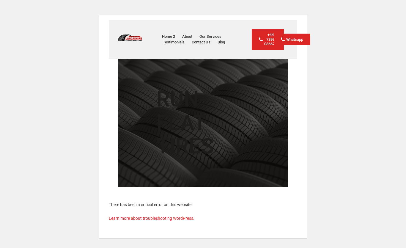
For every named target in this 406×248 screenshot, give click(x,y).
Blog (221, 42)
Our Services (210, 36)
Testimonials (174, 42)
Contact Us (201, 42)
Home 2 (168, 36)
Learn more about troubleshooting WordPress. (151, 218)
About (187, 36)
